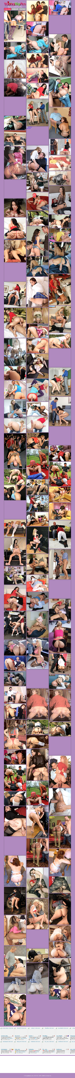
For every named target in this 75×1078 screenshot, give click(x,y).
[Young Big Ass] (15, 3)
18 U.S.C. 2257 (37, 1075)
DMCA (43, 1075)
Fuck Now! (22, 9)
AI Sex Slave (7, 9)
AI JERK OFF (15, 9)
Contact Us (48, 1075)
